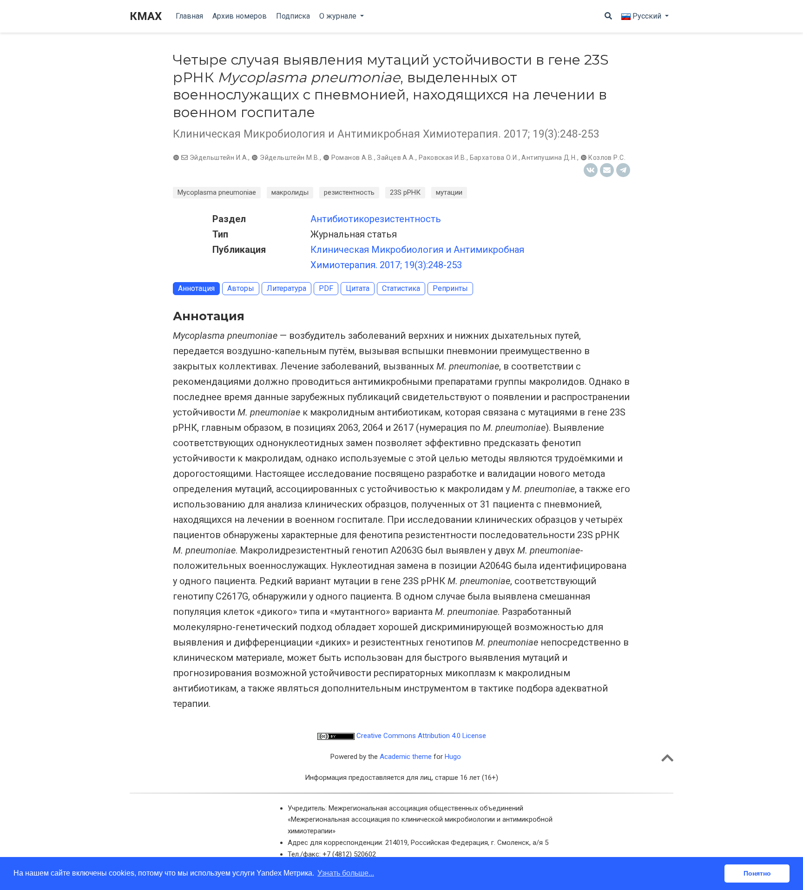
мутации (449, 192)
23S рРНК (405, 192)
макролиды (290, 192)
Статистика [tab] (401, 288)
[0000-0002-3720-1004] (177, 157)
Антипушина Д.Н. (549, 157)
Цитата (357, 288)
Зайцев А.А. (396, 157)
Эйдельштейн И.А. (219, 157)
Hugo (453, 756)
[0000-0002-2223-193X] (327, 157)
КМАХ (146, 16)
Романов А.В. (352, 157)
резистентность (349, 192)
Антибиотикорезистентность (375, 218)
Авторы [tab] (240, 288)
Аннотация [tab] (196, 288)
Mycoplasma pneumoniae (217, 192)
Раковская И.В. (443, 157)
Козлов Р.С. (606, 157)
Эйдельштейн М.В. (290, 157)
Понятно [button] (757, 873)
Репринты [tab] (450, 288)
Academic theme (406, 756)
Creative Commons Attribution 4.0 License (420, 736)
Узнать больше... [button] (345, 873)
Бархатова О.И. (494, 157)
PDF (326, 288)
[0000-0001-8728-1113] (584, 157)
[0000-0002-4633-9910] (255, 157)
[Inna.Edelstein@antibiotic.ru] (184, 157)
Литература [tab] (286, 288)
